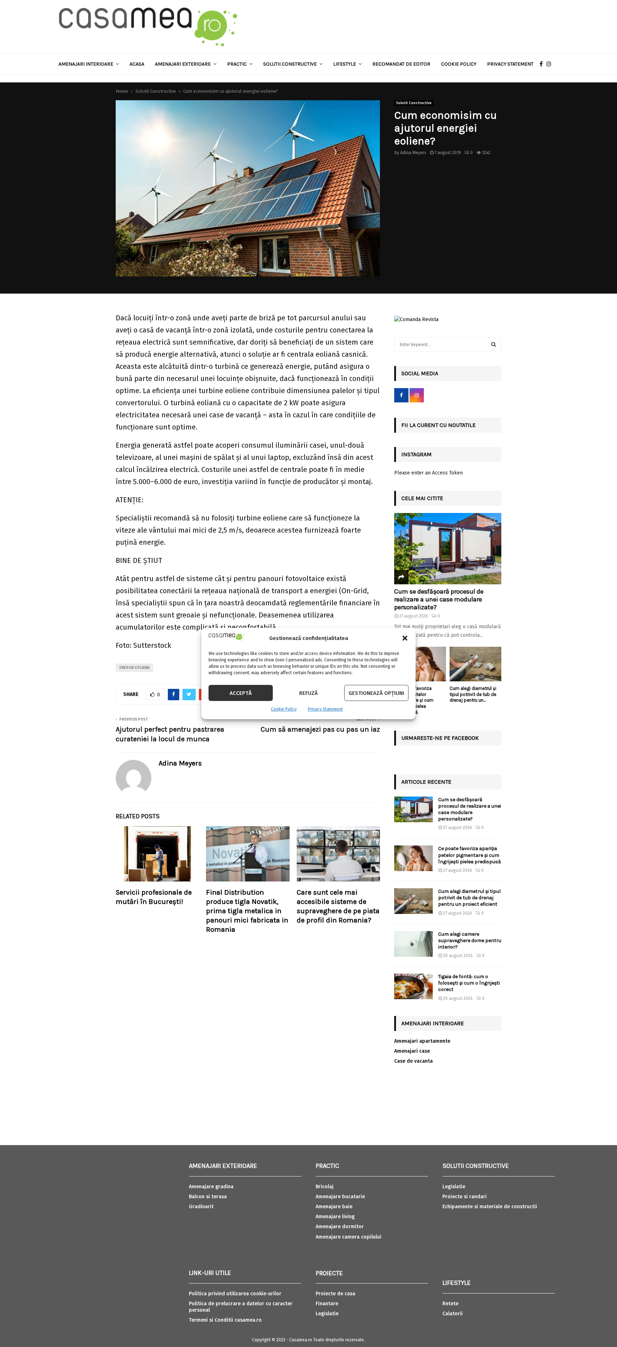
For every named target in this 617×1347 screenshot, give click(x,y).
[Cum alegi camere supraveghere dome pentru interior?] (413, 944)
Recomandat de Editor (401, 64)
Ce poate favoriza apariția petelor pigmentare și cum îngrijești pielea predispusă (469, 854)
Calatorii (452, 1314)
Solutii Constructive (414, 103)
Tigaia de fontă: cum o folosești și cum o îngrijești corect (469, 983)
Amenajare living (335, 1217)
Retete (450, 1304)
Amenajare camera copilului (348, 1237)
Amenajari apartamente (422, 1041)
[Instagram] (550, 64)
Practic (237, 64)
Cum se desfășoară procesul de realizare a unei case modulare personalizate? (438, 599)
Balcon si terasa (208, 1197)
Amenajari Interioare (86, 64)
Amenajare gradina (211, 1187)
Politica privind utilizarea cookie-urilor (235, 1294)
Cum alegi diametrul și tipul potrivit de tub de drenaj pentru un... (473, 694)
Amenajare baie (334, 1207)
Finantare (327, 1304)
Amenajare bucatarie (340, 1197)
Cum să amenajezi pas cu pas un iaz (320, 729)
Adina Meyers (413, 152)
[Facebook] (543, 64)
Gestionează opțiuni (376, 693)
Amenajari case (412, 1051)
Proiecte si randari (464, 1197)
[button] (404, 638)
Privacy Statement (325, 709)
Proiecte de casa (335, 1294)
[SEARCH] (493, 344)
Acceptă (241, 693)
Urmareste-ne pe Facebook (440, 738)
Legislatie (327, 1314)
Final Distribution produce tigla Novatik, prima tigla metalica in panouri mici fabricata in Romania (247, 911)
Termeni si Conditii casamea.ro (225, 1320)
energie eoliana (134, 668)
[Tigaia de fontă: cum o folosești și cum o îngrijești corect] (413, 986)
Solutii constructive (290, 64)
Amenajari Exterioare (183, 64)
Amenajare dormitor (340, 1227)
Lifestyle (344, 64)
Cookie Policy (284, 709)
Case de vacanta (413, 1061)
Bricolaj (324, 1187)
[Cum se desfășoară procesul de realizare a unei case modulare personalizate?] (447, 548)
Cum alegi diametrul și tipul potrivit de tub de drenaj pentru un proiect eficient (469, 897)
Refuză (308, 693)
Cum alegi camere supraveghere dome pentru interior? (469, 940)
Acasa (137, 64)
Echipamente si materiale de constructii (489, 1207)
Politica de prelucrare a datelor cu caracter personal (240, 1307)
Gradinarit (201, 1207)
